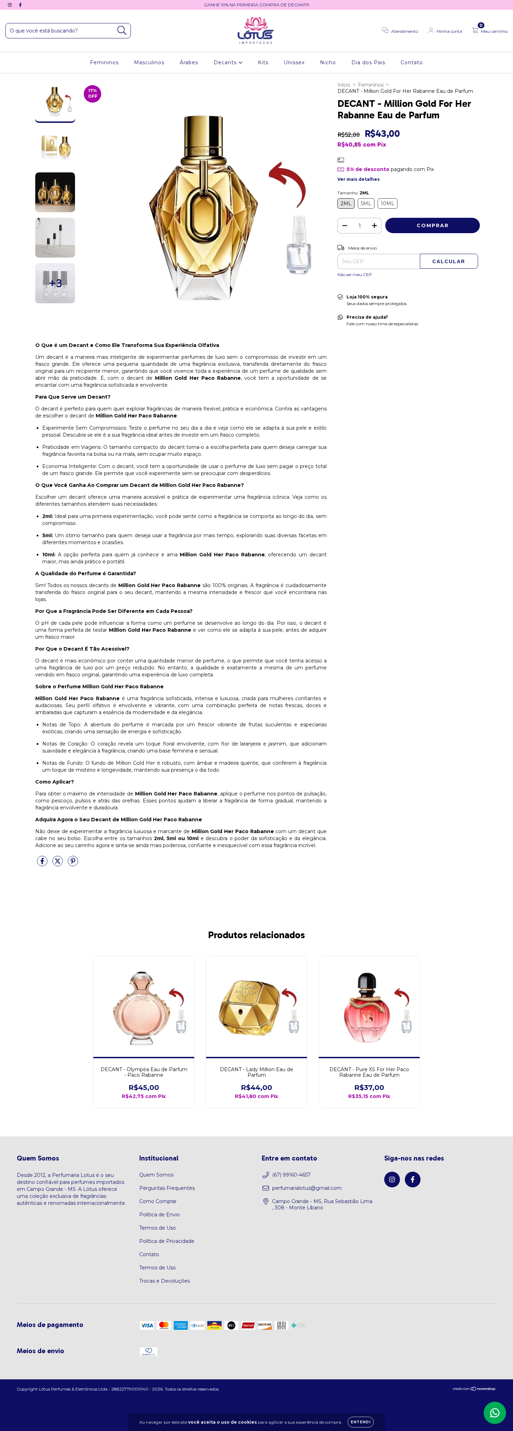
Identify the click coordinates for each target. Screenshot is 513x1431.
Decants (226, 62)
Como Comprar (158, 1201)
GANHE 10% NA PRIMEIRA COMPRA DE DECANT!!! (256, 4)
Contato (412, 62)
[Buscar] (122, 30)
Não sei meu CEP (354, 274)
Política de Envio (159, 1214)
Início (343, 85)
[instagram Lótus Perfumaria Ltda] (10, 5)
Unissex (294, 62)
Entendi (361, 1422)
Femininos (104, 62)
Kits (263, 62)
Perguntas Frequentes (167, 1188)
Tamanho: (353, 192)
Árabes (189, 62)
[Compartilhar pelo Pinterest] (73, 864)
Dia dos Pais (368, 62)
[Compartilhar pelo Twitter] (58, 864)
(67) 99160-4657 (291, 1175)
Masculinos (149, 62)
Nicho (328, 62)
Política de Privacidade (166, 1241)
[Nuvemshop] (474, 1389)
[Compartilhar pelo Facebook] (43, 864)
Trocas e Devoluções (164, 1281)
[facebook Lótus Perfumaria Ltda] (20, 5)
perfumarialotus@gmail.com (307, 1188)
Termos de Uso (157, 1228)
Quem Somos (156, 1175)
